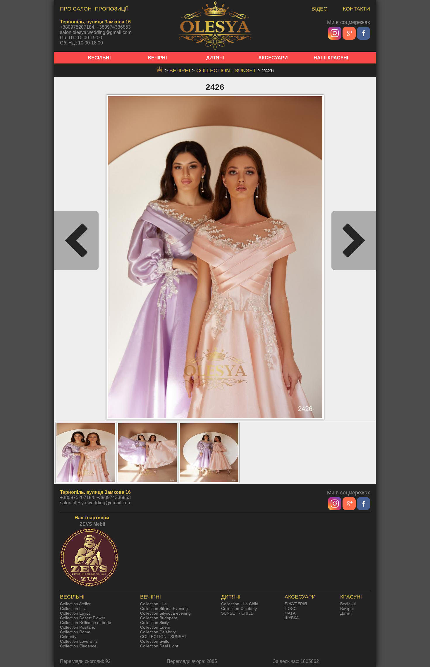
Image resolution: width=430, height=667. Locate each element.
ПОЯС (291, 608)
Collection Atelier (75, 603)
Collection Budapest (158, 618)
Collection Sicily (154, 622)
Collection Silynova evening (165, 613)
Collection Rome (75, 632)
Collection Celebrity (158, 632)
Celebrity (68, 636)
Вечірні (347, 608)
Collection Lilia (73, 608)
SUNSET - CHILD (237, 613)
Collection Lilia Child (239, 603)
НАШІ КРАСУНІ (331, 57)
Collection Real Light (159, 646)
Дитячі (346, 613)
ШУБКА (292, 618)
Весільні (348, 603)
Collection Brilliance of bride (85, 622)
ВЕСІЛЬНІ (99, 57)
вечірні (180, 70)
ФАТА (290, 613)
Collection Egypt (75, 613)
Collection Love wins (79, 641)
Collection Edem (155, 627)
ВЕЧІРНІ (157, 57)
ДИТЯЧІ (215, 57)
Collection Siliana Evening (164, 608)
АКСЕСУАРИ (273, 57)
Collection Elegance (78, 646)
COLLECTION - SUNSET (226, 70)
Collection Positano (77, 627)
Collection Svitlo (154, 641)
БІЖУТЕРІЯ (296, 603)
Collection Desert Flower (82, 618)
